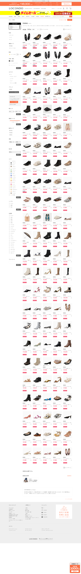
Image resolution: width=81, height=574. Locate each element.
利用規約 (10, 517)
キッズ (10, 39)
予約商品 (10, 132)
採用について (11, 510)
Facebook (45, 510)
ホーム (10, 19)
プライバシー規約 (12, 518)
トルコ (12, 238)
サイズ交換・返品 (28, 511)
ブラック (14, 162)
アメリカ (12, 224)
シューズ (11, 78)
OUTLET (28, 8)
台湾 (11, 220)
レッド (13, 184)
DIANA (13, 19)
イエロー (14, 178)
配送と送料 (27, 510)
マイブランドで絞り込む (14, 92)
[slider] (9, 120)
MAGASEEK (43, 8)
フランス (12, 245)
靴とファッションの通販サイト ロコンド (16, 8)
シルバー (14, 187)
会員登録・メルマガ (28, 516)
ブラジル (12, 244)
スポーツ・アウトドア (45, 528)
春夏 (11, 205)
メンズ (10, 37)
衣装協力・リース (12, 513)
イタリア (12, 226)
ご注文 (26, 507)
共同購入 (10, 134)
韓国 (11, 219)
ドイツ (12, 236)
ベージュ (14, 168)
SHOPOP (69, 19)
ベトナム (12, 247)
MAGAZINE (45, 516)
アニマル (14, 193)
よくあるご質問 (59, 8)
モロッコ (12, 252)
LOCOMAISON (37, 8)
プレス (10, 511)
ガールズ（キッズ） (28, 528)
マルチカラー (14, 189)
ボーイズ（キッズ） (28, 530)
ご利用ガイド (53, 8)
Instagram (45, 514)
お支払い (26, 509)
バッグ (11, 80)
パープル (14, 177)
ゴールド (14, 186)
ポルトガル (13, 249)
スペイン (12, 233)
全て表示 (12, 60)
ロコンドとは (11, 507)
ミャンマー (13, 251)
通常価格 (10, 45)
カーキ (13, 171)
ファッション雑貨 (13, 82)
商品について (27, 514)
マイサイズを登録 (14, 101)
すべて (12, 203)
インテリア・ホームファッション (47, 530)
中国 (11, 222)
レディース (11, 35)
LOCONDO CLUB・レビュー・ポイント (32, 517)
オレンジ (14, 180)
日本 (11, 217)
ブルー (13, 173)
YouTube (44, 512)
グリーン (14, 170)
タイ (11, 235)
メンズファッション (12, 530)
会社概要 (10, 509)
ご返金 (26, 513)
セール (11, 25)
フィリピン (13, 242)
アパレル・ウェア (13, 76)
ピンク (13, 182)
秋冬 (11, 206)
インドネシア (13, 229)
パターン (14, 191)
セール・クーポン (12, 48)
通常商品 (10, 130)
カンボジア (13, 231)
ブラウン (14, 166)
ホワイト (14, 161)
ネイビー (14, 175)
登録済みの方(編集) (13, 104)
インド (12, 228)
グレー (13, 164)
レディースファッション (13, 528)
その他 (13, 194)
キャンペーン (66, 4)
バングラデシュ (13, 240)
